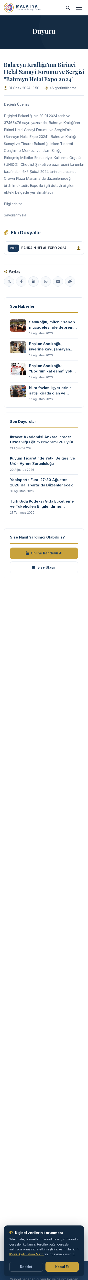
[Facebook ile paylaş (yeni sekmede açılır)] (21, 281)
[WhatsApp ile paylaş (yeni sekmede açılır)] (46, 281)
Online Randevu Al (46, 553)
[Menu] (79, 7)
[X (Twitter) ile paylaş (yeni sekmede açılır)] (9, 281)
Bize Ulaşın (46, 567)
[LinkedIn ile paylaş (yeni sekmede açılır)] (33, 281)
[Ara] (68, 7)
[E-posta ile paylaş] (58, 281)
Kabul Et (62, 1267)
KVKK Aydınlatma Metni (26, 1254)
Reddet (26, 1267)
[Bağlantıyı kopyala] (70, 281)
